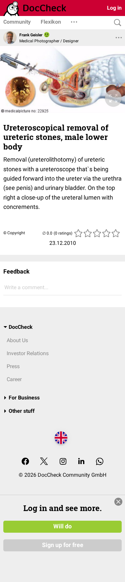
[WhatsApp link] (99, 462)
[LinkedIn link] (81, 462)
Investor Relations (28, 353)
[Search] (116, 23)
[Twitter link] (44, 462)
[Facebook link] (25, 462)
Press (13, 366)
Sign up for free (62, 545)
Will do (62, 526)
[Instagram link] (63, 462)
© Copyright (14, 233)
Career (14, 379)
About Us (17, 340)
